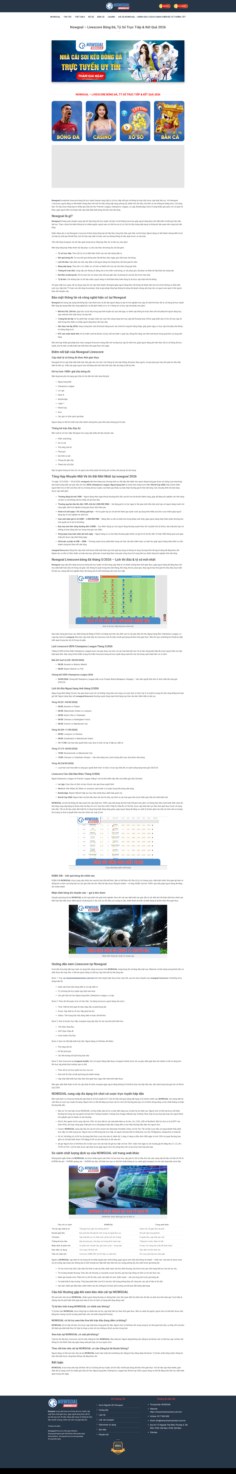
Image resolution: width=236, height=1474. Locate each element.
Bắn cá (101, 17)
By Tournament (129, 147)
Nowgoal (55, 17)
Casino (111, 17)
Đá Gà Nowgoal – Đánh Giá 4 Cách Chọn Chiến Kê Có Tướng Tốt (152, 17)
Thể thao (80, 17)
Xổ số (91, 17)
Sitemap (153, 1432)
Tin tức (68, 17)
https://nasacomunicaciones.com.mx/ (166, 1412)
